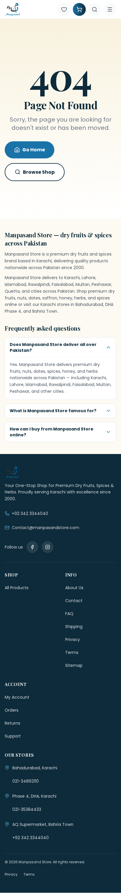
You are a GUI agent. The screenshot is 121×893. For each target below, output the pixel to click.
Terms (71, 652)
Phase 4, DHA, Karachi (34, 796)
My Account (17, 697)
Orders (12, 710)
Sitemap (74, 665)
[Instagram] (47, 547)
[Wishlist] (64, 9)
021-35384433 (26, 809)
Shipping (74, 626)
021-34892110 (25, 781)
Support (13, 736)
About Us (74, 588)
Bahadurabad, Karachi (34, 768)
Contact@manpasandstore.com (45, 528)
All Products (16, 588)
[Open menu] (109, 9)
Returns (12, 723)
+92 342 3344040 (30, 513)
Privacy (72, 639)
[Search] (94, 9)
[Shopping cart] (79, 9)
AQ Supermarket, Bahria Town (42, 824)
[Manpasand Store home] (13, 9)
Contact (74, 601)
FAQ (69, 614)
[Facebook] (32, 547)
